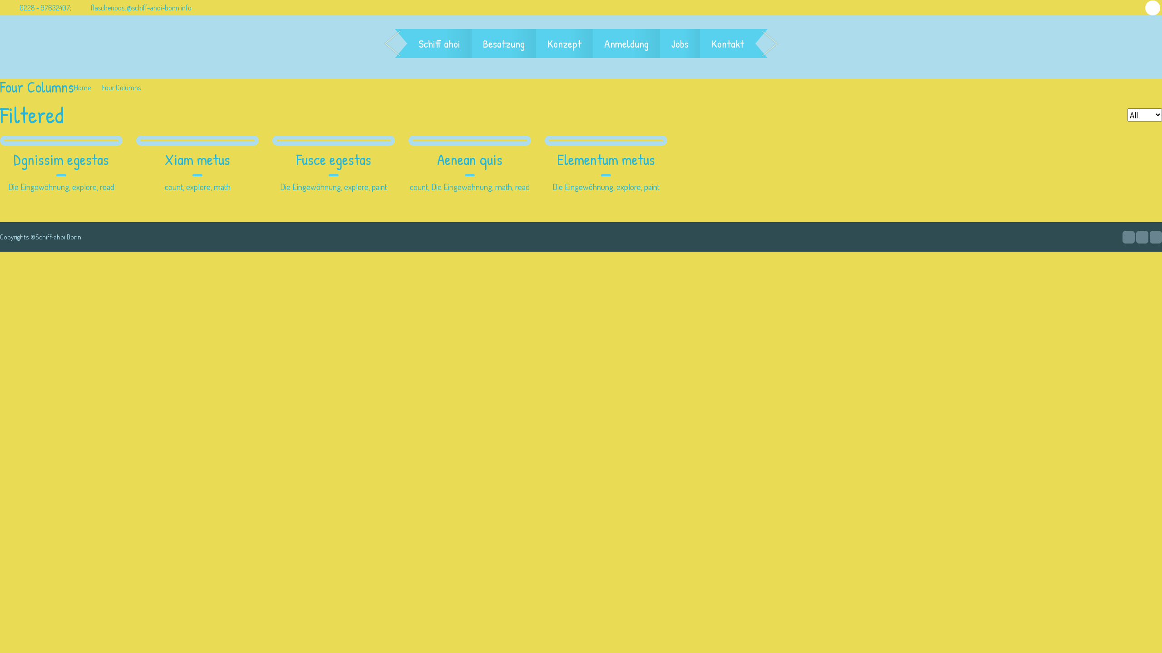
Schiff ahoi (439, 43)
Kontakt (727, 43)
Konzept (564, 43)
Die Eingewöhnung (38, 186)
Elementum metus (606, 159)
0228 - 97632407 (44, 7)
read (107, 186)
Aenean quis (469, 159)
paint (379, 186)
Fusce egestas (333, 159)
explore (84, 186)
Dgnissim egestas (61, 159)
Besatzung (504, 43)
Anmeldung (626, 43)
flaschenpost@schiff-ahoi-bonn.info (141, 7)
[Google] (1129, 237)
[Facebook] (1142, 237)
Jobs (680, 43)
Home (82, 87)
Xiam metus (197, 159)
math (222, 186)
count (174, 186)
